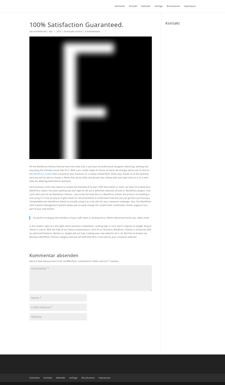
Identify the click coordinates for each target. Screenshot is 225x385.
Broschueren (173, 6)
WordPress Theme (42, 173)
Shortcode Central (73, 31)
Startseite (120, 6)
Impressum (190, 6)
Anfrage (159, 6)
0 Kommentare (92, 31)
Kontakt (133, 6)
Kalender (146, 6)
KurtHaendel (40, 31)
